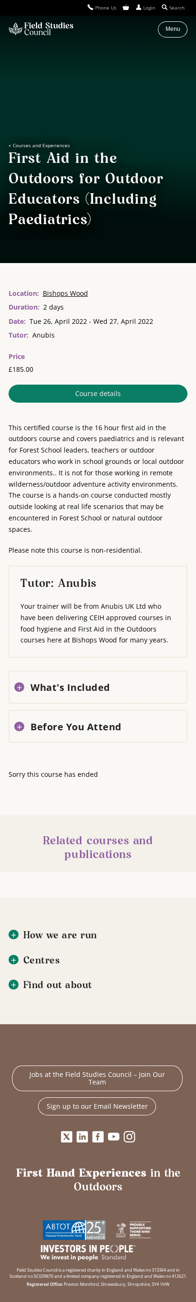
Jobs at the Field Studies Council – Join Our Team (97, 1078)
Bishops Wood (65, 293)
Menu (173, 29)
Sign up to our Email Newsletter (97, 1106)
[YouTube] (113, 1136)
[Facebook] (98, 1136)
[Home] (41, 29)
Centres (41, 960)
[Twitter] (66, 1136)
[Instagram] (129, 1136)
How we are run (60, 935)
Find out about (57, 985)
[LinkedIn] (82, 1136)
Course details (98, 393)
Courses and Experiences (41, 145)
